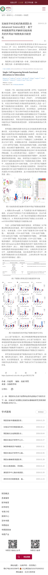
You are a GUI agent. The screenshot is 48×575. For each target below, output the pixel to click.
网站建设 (19, 572)
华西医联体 (6, 530)
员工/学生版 (29, 2)
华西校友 (5, 525)
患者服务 (5, 498)
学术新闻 (18, 15)
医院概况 (5, 493)
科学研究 (5, 507)
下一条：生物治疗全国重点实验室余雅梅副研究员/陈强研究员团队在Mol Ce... (24, 401)
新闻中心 (10, 15)
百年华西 (5, 521)
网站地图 (14, 565)
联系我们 (32, 565)
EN (36, 2)
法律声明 (23, 565)
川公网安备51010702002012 (33, 569)
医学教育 (5, 502)
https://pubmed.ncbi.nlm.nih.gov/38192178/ (18, 375)
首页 (3, 15)
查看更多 (41, 412)
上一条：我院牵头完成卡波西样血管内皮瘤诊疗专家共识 (23, 396)
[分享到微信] (12, 389)
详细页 (26, 15)
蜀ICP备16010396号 (11, 569)
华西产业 (5, 534)
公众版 (20, 2)
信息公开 (13, 2)
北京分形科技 (30, 572)
